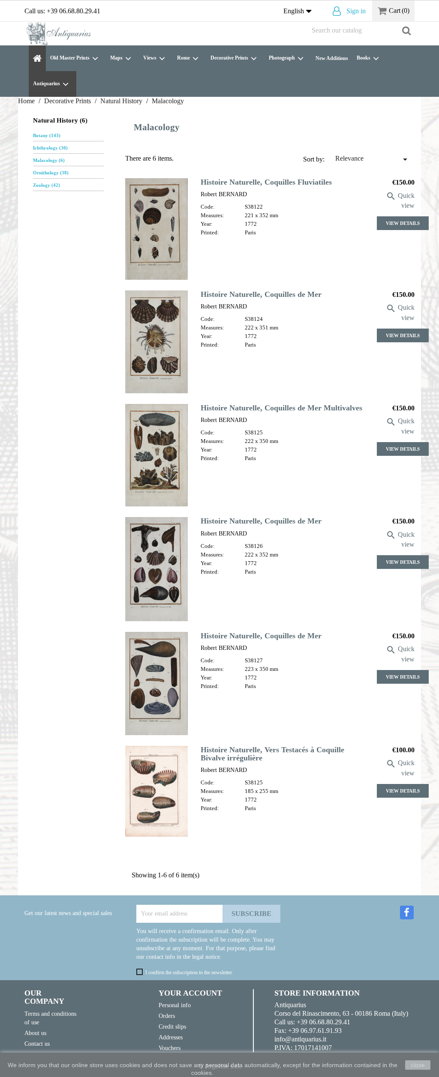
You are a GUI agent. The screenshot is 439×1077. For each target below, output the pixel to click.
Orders (167, 1015)
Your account (190, 993)
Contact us (37, 1043)
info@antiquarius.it (300, 1039)
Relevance (372, 159)
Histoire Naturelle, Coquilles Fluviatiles (266, 182)
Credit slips (172, 1026)
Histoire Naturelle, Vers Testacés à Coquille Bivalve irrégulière (272, 753)
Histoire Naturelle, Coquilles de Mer (261, 294)
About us (35, 1032)
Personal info (175, 1005)
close (418, 1065)
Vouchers (169, 1047)
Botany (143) (46, 135)
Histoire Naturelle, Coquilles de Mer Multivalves (281, 408)
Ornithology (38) (51, 172)
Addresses (171, 1037)
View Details (403, 223)
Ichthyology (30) (50, 147)
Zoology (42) (46, 185)
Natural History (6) (60, 120)
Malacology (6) (49, 160)
